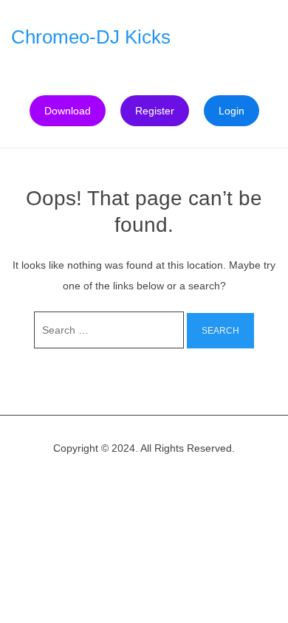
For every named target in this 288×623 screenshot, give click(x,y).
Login (231, 111)
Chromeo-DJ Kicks (91, 37)
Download (67, 111)
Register (154, 111)
